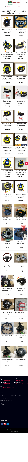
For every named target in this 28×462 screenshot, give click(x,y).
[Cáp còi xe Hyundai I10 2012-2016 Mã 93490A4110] (20, 186)
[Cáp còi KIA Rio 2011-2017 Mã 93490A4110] (7, 116)
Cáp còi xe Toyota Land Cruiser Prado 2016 (21, 219)
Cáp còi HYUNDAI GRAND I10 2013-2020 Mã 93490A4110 (7, 78)
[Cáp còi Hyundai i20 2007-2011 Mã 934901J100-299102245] (7, 21)
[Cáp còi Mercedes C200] (20, 351)
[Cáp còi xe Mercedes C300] (20, 328)
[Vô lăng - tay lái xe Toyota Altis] (7, 257)
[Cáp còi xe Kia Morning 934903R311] (7, 186)
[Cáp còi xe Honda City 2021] (20, 304)
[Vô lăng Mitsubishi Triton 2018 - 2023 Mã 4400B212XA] (20, 21)
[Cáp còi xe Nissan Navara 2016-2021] (7, 281)
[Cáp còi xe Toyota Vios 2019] (20, 281)
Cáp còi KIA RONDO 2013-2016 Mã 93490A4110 (7, 101)
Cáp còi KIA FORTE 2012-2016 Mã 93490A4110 (21, 54)
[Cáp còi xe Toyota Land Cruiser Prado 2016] (20, 210)
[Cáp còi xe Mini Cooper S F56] (20, 234)
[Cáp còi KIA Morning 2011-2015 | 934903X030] (7, 139)
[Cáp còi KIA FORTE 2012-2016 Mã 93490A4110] (20, 45)
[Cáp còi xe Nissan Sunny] (7, 304)
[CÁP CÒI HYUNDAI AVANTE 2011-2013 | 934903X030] (20, 163)
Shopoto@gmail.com (7, 400)
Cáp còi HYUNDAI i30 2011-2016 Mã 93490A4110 (7, 172)
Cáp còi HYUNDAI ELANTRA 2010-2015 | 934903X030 (20, 148)
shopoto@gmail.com (8, 387)
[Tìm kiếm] (26, 3)
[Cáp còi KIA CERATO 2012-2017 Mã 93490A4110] (20, 69)
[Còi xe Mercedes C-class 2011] (20, 257)
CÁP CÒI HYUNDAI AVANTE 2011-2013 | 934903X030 (20, 172)
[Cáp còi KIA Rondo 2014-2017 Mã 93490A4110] (20, 116)
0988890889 (6, 380)
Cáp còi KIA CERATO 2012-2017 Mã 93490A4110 (21, 78)
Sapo (17, 431)
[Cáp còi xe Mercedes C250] (7, 351)
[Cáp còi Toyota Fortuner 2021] (7, 210)
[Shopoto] (14, 2)
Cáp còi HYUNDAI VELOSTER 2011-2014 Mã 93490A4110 (7, 54)
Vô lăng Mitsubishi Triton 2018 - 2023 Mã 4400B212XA (21, 31)
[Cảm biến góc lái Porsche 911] (7, 234)
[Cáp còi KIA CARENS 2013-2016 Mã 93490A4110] (20, 92)
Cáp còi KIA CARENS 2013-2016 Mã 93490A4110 (21, 101)
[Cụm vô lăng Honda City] (7, 328)
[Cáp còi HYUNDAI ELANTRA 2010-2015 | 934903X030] (20, 139)
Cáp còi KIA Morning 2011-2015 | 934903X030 (7, 148)
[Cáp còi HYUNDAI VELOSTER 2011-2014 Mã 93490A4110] (7, 45)
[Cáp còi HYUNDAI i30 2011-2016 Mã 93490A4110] (7, 163)
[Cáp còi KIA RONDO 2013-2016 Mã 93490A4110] (7, 92)
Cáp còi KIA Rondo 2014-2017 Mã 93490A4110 (21, 125)
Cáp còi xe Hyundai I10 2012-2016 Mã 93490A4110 (21, 196)
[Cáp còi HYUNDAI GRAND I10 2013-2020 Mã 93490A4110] (7, 69)
